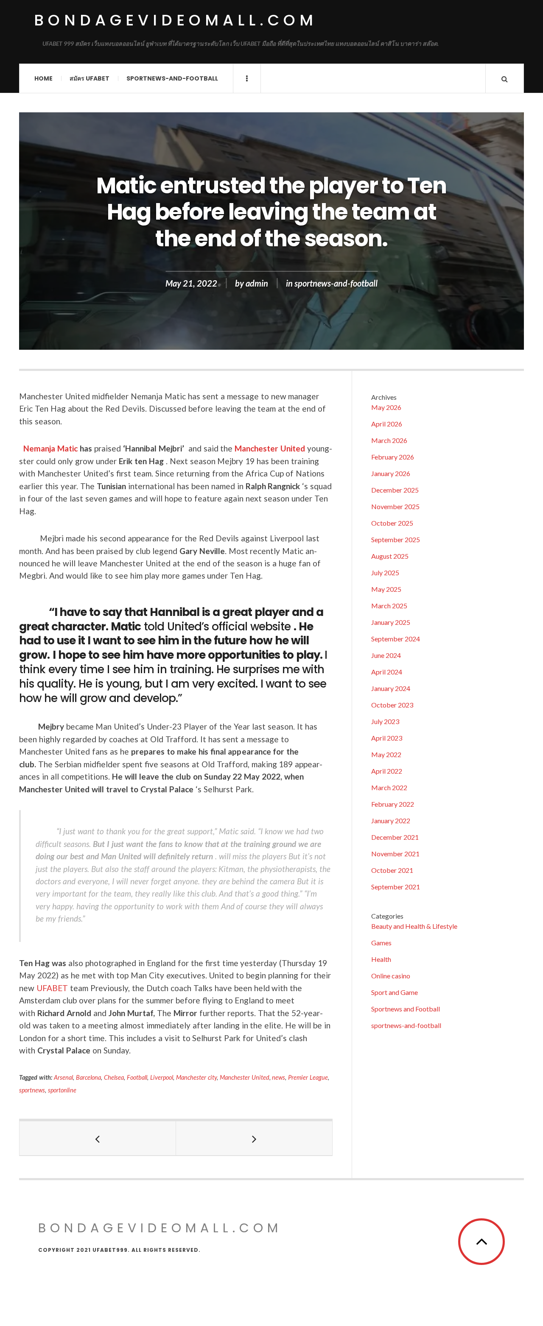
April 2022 (386, 771)
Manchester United (270, 448)
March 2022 (389, 787)
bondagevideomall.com (175, 20)
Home (43, 78)
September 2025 (395, 539)
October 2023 (392, 705)
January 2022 (390, 820)
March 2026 (389, 440)
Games (381, 943)
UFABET (52, 988)
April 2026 (386, 424)
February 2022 (392, 804)
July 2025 (385, 572)
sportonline (62, 1090)
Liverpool (161, 1077)
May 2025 (386, 589)
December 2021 (395, 837)
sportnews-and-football (172, 78)
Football (137, 1077)
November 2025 (395, 506)
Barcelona (88, 1077)
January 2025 (390, 622)
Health (381, 959)
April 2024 (386, 672)
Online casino (390, 976)
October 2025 (392, 523)
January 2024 (390, 688)
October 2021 (392, 870)
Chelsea (114, 1077)
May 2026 (386, 407)
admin (257, 283)
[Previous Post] (98, 1138)
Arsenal (63, 1077)
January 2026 (390, 473)
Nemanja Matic (50, 448)
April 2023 (386, 738)
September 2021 (395, 887)
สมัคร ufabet (89, 78)
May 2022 (386, 754)
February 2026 (392, 457)
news (278, 1077)
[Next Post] (254, 1138)
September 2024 (395, 639)
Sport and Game (394, 992)
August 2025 (390, 556)
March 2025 (389, 606)
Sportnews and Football (405, 1009)
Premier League (308, 1077)
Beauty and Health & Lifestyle (414, 926)
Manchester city (196, 1077)
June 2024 (386, 655)
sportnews (32, 1090)
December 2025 (395, 490)
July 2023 (385, 721)
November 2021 (395, 854)
